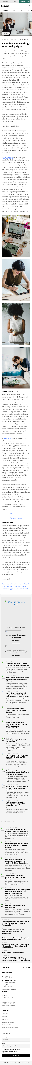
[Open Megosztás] (27, 39)
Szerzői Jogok (5, 1019)
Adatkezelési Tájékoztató (8, 1025)
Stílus (14, 10)
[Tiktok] (26, 967)
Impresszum (5, 1016)
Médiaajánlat (5, 1014)
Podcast (14, 1)
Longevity (5, 10)
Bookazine (5, 1)
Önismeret (6, 33)
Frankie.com (7, 438)
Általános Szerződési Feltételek (10, 1027)
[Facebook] (21, 967)
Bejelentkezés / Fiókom (8, 1022)
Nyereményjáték (24, 1)
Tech (21, 10)
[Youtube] (29, 967)
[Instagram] (24, 967)
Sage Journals (8, 158)
